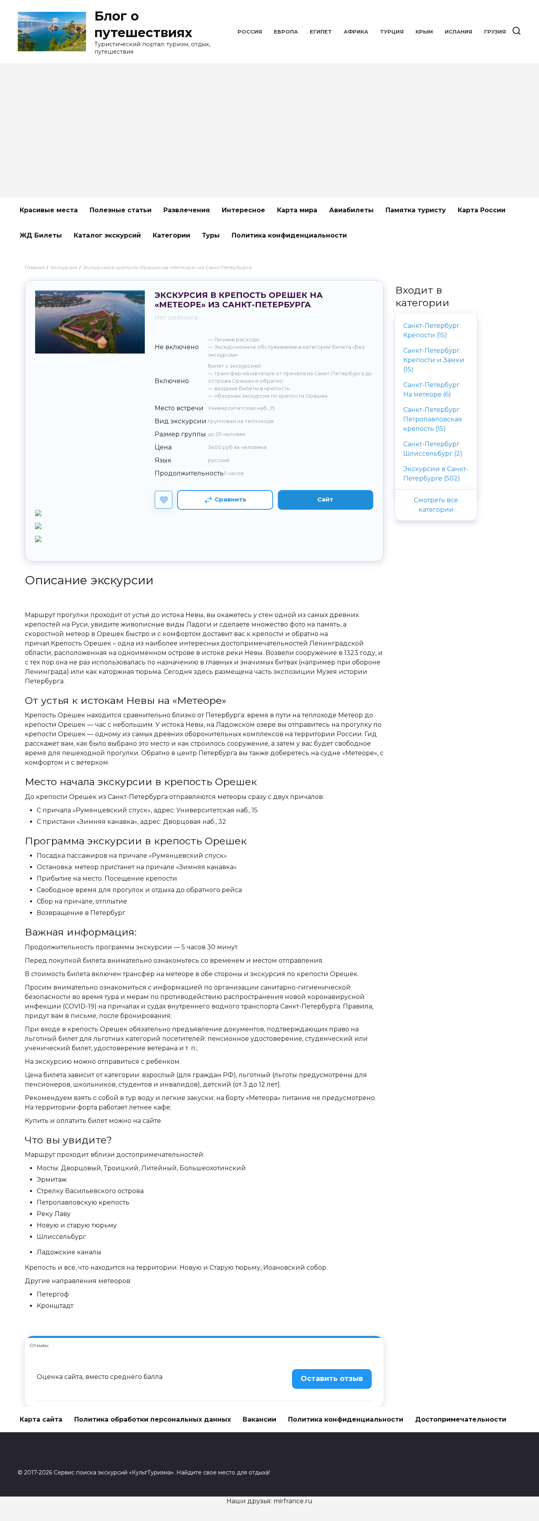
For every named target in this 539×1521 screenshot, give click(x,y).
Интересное (243, 210)
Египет (321, 32)
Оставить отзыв (332, 1378)
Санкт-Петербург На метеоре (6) (431, 389)
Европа (286, 32)
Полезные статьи (121, 210)
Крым (424, 32)
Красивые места (49, 210)
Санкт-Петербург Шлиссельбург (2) (432, 448)
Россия (250, 32)
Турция (392, 32)
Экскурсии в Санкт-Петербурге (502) (435, 473)
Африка (356, 32)
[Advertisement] (269, 130)
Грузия (495, 32)
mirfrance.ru (293, 1501)
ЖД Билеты (41, 235)
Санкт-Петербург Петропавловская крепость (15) (432, 419)
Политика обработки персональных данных (152, 1419)
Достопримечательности (460, 1419)
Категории (171, 235)
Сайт (325, 499)
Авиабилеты (351, 210)
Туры (211, 235)
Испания (458, 32)
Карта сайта (41, 1419)
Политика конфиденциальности (289, 235)
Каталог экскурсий (107, 235)
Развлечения (186, 210)
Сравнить (230, 499)
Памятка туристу (416, 210)
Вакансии (259, 1419)
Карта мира (297, 210)
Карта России (481, 210)
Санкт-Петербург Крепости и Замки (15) (433, 360)
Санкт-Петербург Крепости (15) (431, 330)
